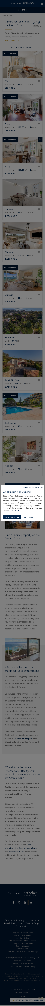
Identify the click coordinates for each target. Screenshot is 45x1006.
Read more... (15, 510)
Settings (28, 517)
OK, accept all (11, 517)
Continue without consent (31, 487)
